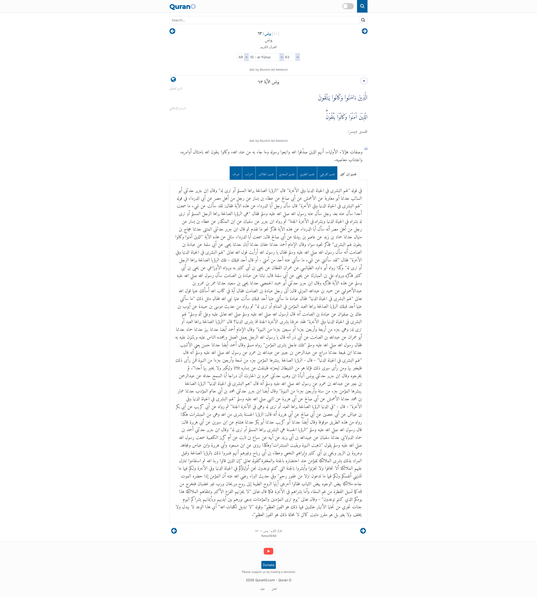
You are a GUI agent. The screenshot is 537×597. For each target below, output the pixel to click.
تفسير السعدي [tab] (286, 173)
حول (262, 588)
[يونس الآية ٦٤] (172, 31)
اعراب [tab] (249, 173)
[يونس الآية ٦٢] (365, 31)
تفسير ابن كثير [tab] (348, 173)
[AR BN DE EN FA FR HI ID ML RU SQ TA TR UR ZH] (243, 57)
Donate (268, 565)
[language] (173, 80)
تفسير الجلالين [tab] (266, 173)
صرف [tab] (236, 173)
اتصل (274, 588)
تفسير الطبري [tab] (307, 173)
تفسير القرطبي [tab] (327, 173)
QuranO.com (265, 580)
